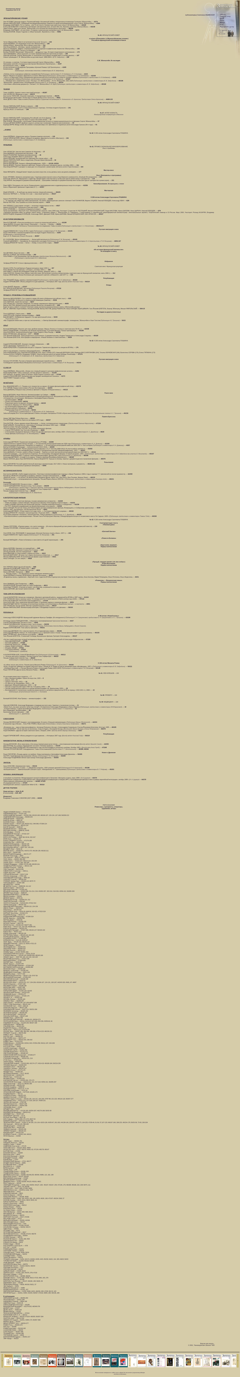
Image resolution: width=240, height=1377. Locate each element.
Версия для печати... (207, 1343)
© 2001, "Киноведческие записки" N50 (201, 1345)
